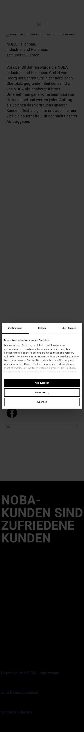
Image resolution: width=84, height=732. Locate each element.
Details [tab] (42, 328)
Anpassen (40, 392)
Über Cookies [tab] (69, 328)
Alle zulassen (42, 382)
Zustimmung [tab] (15, 328)
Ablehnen (42, 402)
